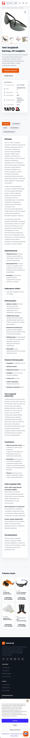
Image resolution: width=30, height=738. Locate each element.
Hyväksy (15, 720)
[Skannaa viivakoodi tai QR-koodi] (15, 3)
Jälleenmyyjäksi (6, 673)
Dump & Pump (6, 676)
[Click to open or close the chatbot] (25, 733)
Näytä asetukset (15, 730)
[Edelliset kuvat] (3, 39)
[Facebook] (11, 659)
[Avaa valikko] (26, 3)
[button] (27, 701)
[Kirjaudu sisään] (19, 3)
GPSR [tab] (5, 127)
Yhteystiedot (5, 690)
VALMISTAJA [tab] (14, 127)
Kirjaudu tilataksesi (10, 70)
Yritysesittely (6, 684)
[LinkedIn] (15, 659)
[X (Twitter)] (18, 659)
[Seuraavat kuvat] (27, 39)
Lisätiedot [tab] (16, 123)
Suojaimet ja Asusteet (12, 7)
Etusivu (4, 7)
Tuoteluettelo (6, 667)
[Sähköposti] (7, 659)
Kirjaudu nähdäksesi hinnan (20, 100)
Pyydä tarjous (8, 76)
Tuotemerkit (5, 670)
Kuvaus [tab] (6, 123)
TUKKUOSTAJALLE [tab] (9, 131)
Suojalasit (21, 7)
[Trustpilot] (22, 659)
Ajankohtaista (6, 687)
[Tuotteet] (23, 3)
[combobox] (11, 3)
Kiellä (15, 725)
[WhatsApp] (3, 659)
